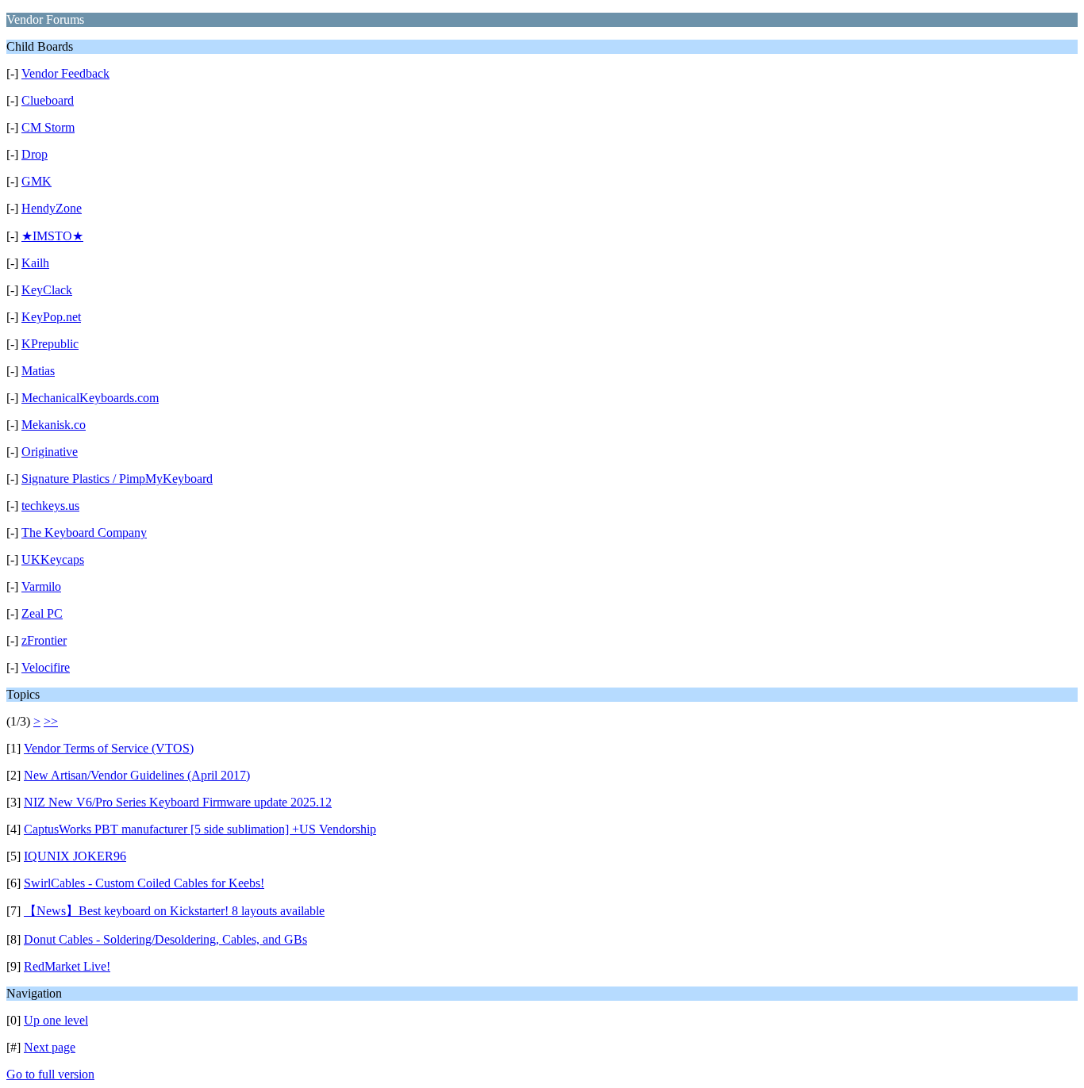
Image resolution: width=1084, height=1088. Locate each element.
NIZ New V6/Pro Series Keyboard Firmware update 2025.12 (178, 802)
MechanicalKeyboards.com (90, 397)
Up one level (56, 1020)
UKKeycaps (52, 559)
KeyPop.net (51, 317)
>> (51, 721)
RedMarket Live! (67, 966)
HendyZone (51, 208)
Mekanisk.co (53, 424)
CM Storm (48, 127)
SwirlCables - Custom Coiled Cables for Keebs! (144, 883)
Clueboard (47, 100)
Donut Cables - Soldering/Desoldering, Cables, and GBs (165, 939)
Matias (38, 370)
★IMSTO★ (52, 236)
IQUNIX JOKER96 (75, 856)
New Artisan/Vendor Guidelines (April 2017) (137, 775)
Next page (49, 1047)
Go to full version (50, 1074)
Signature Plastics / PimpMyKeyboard (117, 478)
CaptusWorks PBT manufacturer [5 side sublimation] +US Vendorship (200, 829)
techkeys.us (50, 505)
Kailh (35, 263)
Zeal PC (42, 613)
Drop (34, 154)
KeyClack (46, 290)
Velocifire (45, 667)
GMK (36, 181)
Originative (49, 451)
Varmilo (41, 586)
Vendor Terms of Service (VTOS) (109, 748)
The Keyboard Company (84, 532)
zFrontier (44, 640)
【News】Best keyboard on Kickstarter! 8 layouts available (174, 911)
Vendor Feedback (65, 73)
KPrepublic (50, 344)
